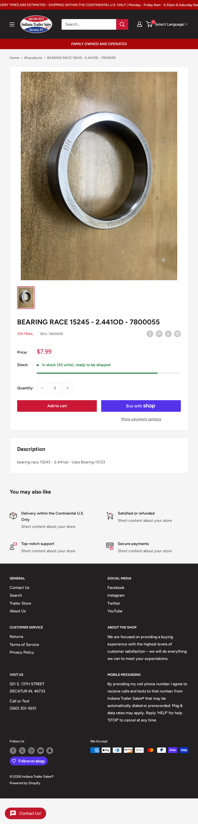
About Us (18, 611)
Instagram (116, 595)
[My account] (139, 24)
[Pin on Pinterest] (159, 333)
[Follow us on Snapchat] (49, 750)
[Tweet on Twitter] (168, 333)
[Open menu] (12, 24)
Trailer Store (20, 603)
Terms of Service (24, 644)
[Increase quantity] (68, 388)
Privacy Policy (22, 652)
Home (14, 58)
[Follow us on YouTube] (40, 750)
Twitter (113, 603)
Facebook (115, 587)
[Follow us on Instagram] (31, 750)
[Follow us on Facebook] (13, 750)
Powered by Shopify (25, 783)
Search (16, 595)
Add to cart (57, 406)
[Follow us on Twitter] (22, 750)
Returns (16, 636)
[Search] (122, 24)
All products (33, 58)
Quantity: (25, 388)
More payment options (141, 419)
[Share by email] (177, 333)
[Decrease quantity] (42, 388)
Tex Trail (25, 334)
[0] (149, 24)
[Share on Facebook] (150, 333)
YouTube (114, 611)
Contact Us (19, 587)
